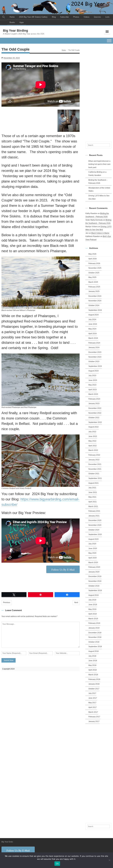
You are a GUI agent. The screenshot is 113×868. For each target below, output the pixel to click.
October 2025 (93, 273)
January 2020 (93, 572)
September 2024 (95, 310)
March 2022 (93, 450)
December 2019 (94, 576)
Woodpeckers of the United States (99, 189)
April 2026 (92, 259)
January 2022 (93, 460)
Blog (54, 17)
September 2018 (95, 647)
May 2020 (92, 553)
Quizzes (97, 17)
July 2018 (92, 656)
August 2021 (93, 483)
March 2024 (93, 338)
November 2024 (94, 301)
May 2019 (92, 609)
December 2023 (94, 352)
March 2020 (93, 563)
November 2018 (94, 637)
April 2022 (92, 446)
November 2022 (94, 413)
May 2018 (92, 665)
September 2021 (95, 478)
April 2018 (92, 670)
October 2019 (93, 586)
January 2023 (93, 403)
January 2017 (93, 721)
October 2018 (93, 642)
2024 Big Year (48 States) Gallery (33, 17)
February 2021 (94, 511)
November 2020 (94, 525)
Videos (86, 17)
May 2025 (92, 277)
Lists (107, 17)
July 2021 (92, 488)
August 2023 (93, 371)
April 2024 (92, 334)
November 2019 (94, 581)
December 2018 (94, 633)
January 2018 (93, 684)
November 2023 (94, 357)
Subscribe (64, 17)
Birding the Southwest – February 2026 (97, 181)
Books (12, 22)
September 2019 (95, 590)
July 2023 (92, 376)
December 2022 (94, 408)
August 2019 (93, 595)
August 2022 (93, 427)
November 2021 (94, 469)
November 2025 (94, 268)
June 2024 (92, 324)
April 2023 (92, 390)
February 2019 (94, 623)
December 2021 (94, 464)
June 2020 (92, 548)
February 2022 (94, 455)
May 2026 (92, 254)
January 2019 (93, 628)
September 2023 (95, 366)
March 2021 (93, 506)
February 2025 (94, 287)
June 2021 (92, 492)
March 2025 (93, 282)
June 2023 (92, 380)
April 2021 (92, 502)
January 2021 (93, 516)
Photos (76, 17)
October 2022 (93, 418)
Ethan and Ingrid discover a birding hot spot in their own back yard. (99, 164)
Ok (57, 863)
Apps (21, 22)
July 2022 (92, 432)
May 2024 (92, 329)
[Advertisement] (98, 92)
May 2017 (92, 703)
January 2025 (93, 291)
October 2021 (93, 474)
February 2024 (94, 343)
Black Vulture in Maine (100, 233)
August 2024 (93, 315)
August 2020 (93, 539)
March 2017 (93, 712)
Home (12, 17)
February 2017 (94, 717)
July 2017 (92, 693)
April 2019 (92, 614)
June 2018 (92, 661)
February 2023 (94, 399)
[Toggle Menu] (109, 40)
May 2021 (92, 497)
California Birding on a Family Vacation (97, 173)
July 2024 (92, 319)
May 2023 (92, 385)
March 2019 (93, 619)
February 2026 (94, 263)
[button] (3, 17)
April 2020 (92, 558)
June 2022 (92, 436)
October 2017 (93, 689)
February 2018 (94, 679)
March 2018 (93, 675)
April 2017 (92, 707)
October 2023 (93, 361)
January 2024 (93, 347)
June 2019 (92, 605)
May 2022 (92, 441)
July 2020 (92, 544)
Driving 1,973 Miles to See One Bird (98, 197)
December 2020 (94, 520)
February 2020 (94, 567)
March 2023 (93, 394)
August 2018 (93, 651)
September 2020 (95, 534)
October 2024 (93, 305)
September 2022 (95, 422)
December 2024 (94, 296)
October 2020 (93, 530)
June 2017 (92, 698)
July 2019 (92, 600)
